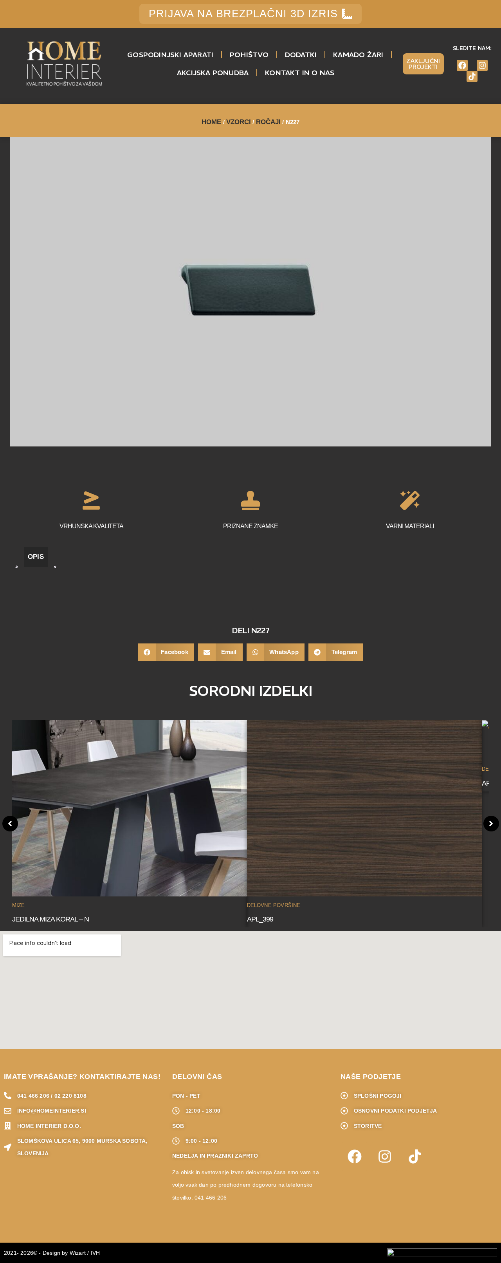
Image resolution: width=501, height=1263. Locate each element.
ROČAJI (268, 122)
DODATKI (301, 54)
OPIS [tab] (36, 556)
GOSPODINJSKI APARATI (170, 54)
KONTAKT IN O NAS (299, 72)
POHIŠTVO (249, 54)
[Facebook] (462, 65)
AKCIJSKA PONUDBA (213, 72)
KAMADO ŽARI (358, 54)
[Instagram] (482, 65)
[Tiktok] (472, 76)
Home (211, 122)
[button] (166, 652)
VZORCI (238, 122)
